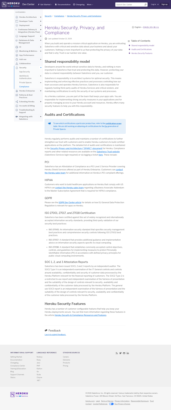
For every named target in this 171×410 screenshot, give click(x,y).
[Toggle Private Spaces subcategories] (41, 82)
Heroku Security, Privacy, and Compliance (84, 16)
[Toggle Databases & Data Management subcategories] (41, 40)
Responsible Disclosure (140, 401)
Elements (66, 360)
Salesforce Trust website (108, 151)
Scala (39, 375)
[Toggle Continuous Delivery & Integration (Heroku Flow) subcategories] (41, 29)
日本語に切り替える (151, 27)
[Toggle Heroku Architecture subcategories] (41, 17)
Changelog (80, 4)
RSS (117, 353)
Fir (106, 126)
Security (22, 67)
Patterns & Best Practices (26, 96)
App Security (24, 72)
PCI (47, 162)
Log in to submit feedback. (55, 334)
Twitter (120, 353)
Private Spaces (25, 82)
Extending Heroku (26, 101)
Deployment (24, 25)
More (89, 4)
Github (124, 353)
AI (20, 47)
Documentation (64, 4)
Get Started (45, 4)
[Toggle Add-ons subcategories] (41, 59)
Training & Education (18, 369)
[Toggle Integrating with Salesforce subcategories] (41, 116)
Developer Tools (26, 21)
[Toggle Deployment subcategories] (41, 25)
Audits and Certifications (141, 49)
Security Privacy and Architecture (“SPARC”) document (76, 148)
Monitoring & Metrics (28, 51)
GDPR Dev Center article (70, 202)
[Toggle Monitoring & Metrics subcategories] (41, 51)
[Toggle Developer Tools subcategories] (41, 21)
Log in (153, 4)
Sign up (164, 4)
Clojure (39, 377)
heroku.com (90, 401)
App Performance (26, 55)
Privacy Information (122, 401)
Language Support (27, 36)
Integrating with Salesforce (25, 117)
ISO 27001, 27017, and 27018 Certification (70, 213)
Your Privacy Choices (122, 404)
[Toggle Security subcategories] (41, 67)
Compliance (24, 87)
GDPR (48, 198)
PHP (38, 366)
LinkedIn (127, 353)
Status (12, 377)
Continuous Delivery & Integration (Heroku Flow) (29, 30)
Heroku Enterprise (27, 91)
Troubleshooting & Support (26, 111)
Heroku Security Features (141, 53)
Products (66, 363)
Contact (89, 404)
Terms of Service (107, 401)
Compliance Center (17, 366)
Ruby (39, 360)
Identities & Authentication (25, 77)
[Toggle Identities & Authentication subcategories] (41, 76)
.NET (38, 380)
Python (39, 369)
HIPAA (49, 180)
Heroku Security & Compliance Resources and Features (80, 315)
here (101, 155)
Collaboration (25, 63)
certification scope (113, 123)
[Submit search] (145, 4)
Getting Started (16, 357)
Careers (66, 357)
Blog (12, 371)
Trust (152, 401)
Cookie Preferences (100, 404)
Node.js (39, 357)
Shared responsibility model (142, 46)
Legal (98, 401)
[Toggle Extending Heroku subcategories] (41, 101)
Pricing (65, 366)
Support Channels (17, 375)
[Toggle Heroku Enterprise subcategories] (41, 91)
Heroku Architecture (28, 17)
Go (38, 371)
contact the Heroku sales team (69, 187)
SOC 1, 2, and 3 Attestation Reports (66, 262)
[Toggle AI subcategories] (41, 47)
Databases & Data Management (26, 41)
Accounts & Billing (27, 106)
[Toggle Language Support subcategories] (41, 36)
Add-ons (22, 59)
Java (38, 363)
